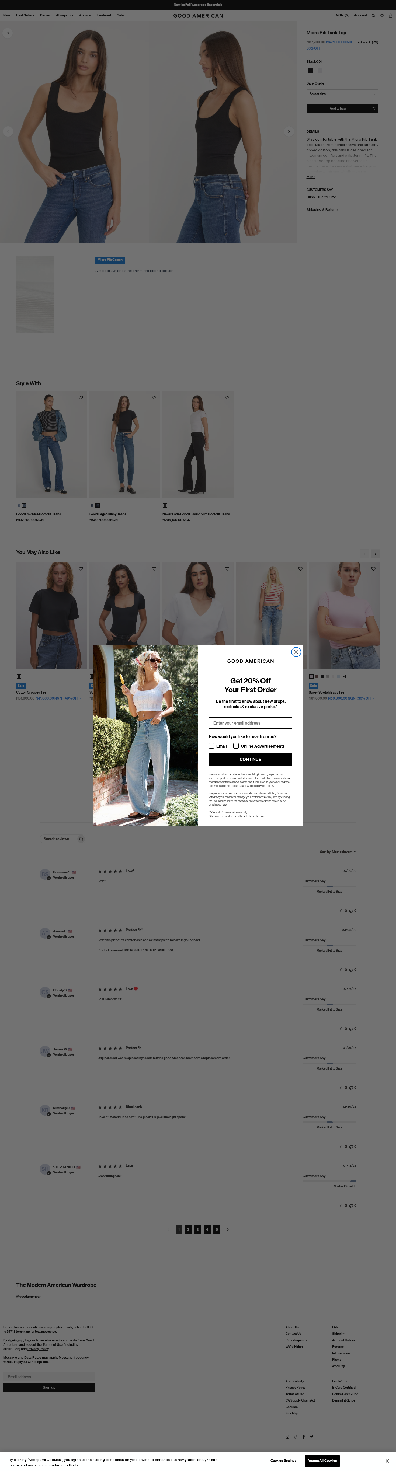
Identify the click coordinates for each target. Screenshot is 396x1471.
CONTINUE (250, 759)
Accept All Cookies (322, 1461)
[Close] (387, 1461)
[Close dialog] (296, 652)
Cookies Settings (283, 1461)
